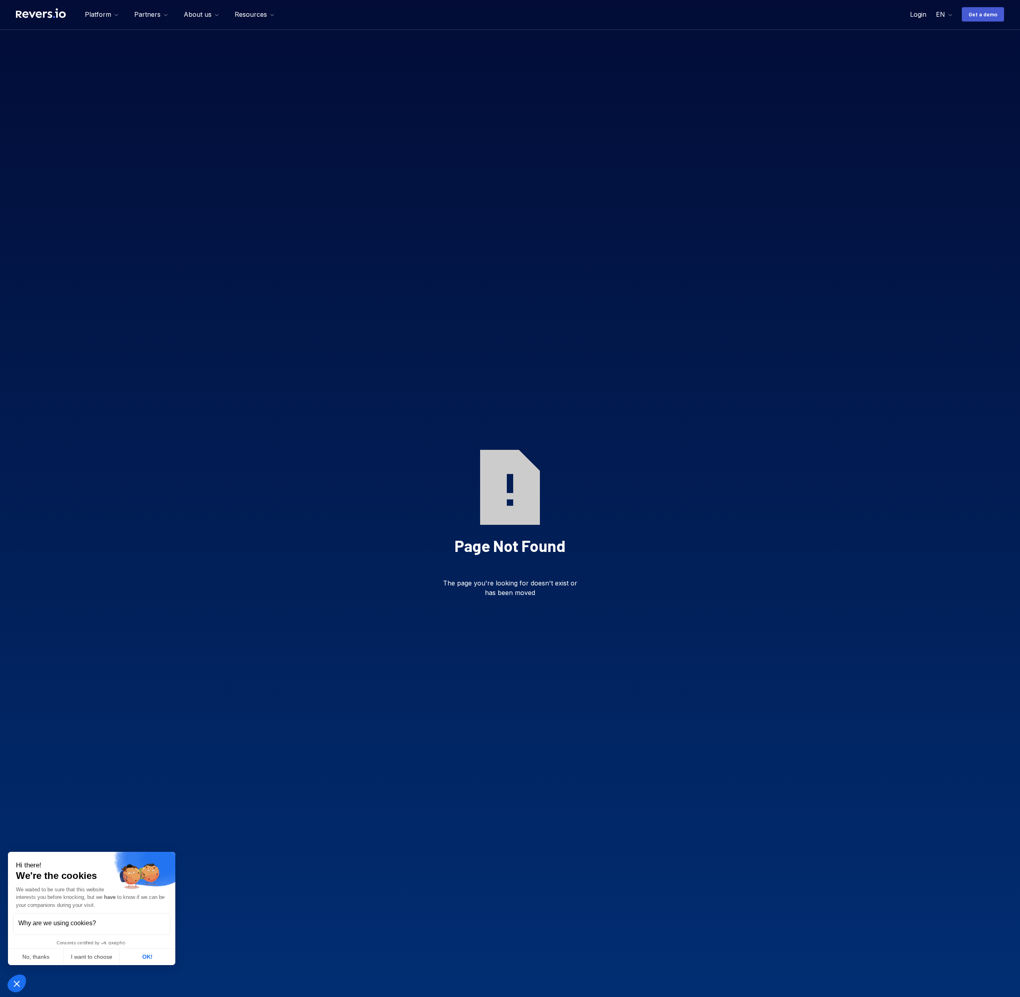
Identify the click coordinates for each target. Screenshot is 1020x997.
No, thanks (35, 957)
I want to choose (91, 957)
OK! (147, 957)
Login (918, 14)
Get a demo (983, 14)
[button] (101, 14)
